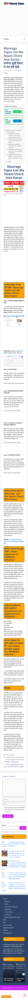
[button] (24, 39)
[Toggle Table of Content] (21, 128)
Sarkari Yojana (10, 755)
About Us (7, 901)
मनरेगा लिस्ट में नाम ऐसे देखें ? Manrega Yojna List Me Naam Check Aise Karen (14, 135)
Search (4, 825)
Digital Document (8, 928)
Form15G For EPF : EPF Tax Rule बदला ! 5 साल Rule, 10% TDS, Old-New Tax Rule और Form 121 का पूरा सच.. (14, 951)
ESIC (4, 922)
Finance (5, 930)
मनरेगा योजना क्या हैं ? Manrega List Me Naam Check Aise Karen (15, 140)
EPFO (4, 920)
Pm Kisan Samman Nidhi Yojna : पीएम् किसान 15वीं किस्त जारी (14, 541)
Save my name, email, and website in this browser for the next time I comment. (14, 809)
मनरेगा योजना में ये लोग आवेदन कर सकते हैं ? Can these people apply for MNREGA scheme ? (15, 157)
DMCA (6, 904)
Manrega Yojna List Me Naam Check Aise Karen (13, 131)
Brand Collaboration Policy (12, 917)
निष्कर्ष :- (10, 161)
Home (5, 899)
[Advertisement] (14, 22)
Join (17, 111)
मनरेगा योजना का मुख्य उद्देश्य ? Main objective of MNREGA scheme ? (15, 146)
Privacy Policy (8, 912)
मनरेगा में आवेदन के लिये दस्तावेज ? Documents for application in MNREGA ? (15, 151)
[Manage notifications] (25, 995)
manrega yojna (10, 757)
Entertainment (7, 933)
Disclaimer (7, 909)
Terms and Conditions (11, 907)
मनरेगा (5, 306)
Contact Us (7, 914)
